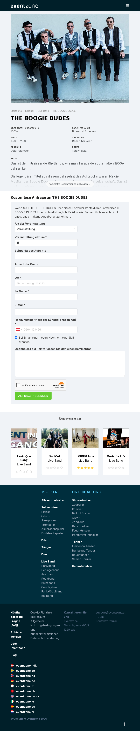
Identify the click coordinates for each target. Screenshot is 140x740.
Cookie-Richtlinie (41, 612)
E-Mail (20, 305)
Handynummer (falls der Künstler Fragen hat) (45, 322)
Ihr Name (22, 291)
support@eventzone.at (110, 612)
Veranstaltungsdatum (31, 237)
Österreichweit (20, 150)
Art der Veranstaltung (30, 223)
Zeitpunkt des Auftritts (30, 250)
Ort (18, 277)
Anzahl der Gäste (26, 264)
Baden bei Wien (82, 141)
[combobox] (46, 283)
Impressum (37, 616)
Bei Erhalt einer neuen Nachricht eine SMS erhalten (47, 340)
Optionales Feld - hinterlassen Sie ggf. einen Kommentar (53, 349)
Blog (14, 655)
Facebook (124, 724)
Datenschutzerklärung (44, 638)
